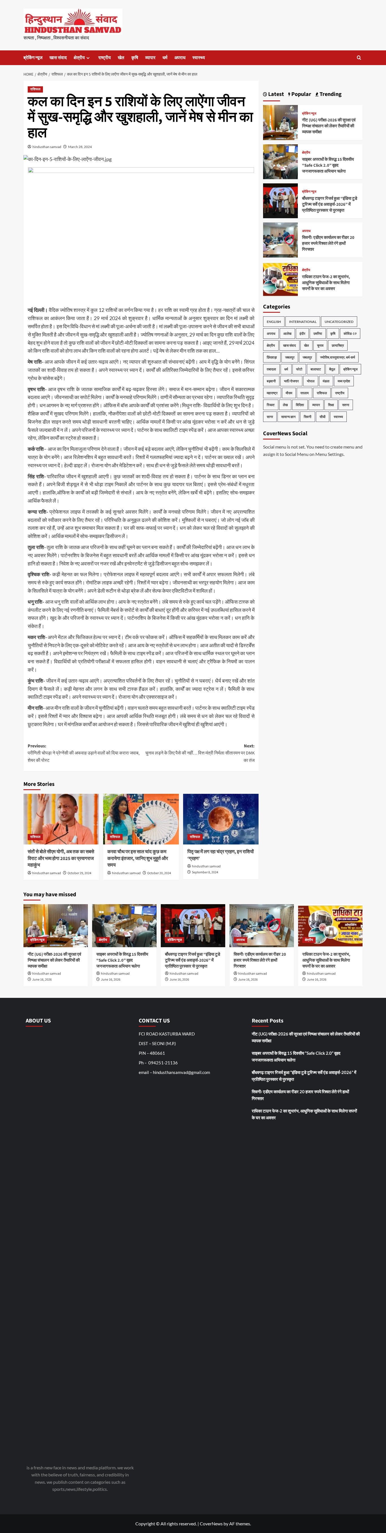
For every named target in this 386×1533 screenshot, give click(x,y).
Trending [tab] (330, 94)
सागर (270, 417)
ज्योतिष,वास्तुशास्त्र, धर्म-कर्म (337, 357)
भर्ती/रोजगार (291, 381)
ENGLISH (274, 322)
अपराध (179, 58)
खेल (121, 58)
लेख (285, 405)
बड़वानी (271, 381)
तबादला (271, 369)
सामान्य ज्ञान (288, 417)
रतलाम (304, 393)
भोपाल (311, 381)
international (302, 322)
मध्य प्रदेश (344, 381)
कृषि (134, 58)
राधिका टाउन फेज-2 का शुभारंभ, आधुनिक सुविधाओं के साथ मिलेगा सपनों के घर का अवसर (326, 283)
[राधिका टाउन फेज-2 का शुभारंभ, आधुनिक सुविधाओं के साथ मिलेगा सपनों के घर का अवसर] (280, 278)
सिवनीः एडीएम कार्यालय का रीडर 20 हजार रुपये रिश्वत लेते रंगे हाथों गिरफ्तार (328, 243)
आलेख (287, 333)
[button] (359, 58)
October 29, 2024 (79, 873)
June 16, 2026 (42, 979)
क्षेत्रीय (79, 58)
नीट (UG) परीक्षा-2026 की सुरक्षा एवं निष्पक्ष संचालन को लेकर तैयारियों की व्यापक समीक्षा (328, 126)
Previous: (84, 753)
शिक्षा (331, 405)
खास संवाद (58, 58)
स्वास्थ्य (198, 58)
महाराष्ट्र (272, 393)
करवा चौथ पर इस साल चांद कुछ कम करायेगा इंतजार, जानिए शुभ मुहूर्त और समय (137, 858)
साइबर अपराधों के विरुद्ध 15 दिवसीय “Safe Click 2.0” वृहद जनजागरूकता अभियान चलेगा (328, 165)
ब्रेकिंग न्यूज (32, 58)
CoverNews (211, 1523)
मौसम (289, 393)
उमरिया (317, 333)
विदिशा (300, 405)
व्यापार (150, 58)
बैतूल (332, 369)
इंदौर (302, 333)
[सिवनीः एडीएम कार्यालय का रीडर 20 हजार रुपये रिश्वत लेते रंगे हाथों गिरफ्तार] (280, 239)
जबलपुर (289, 357)
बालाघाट (316, 369)
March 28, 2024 (80, 147)
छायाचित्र (338, 345)
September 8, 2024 (205, 872)
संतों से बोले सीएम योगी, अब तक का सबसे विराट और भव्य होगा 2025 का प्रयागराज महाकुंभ (61, 858)
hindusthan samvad (46, 147)
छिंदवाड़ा (272, 357)
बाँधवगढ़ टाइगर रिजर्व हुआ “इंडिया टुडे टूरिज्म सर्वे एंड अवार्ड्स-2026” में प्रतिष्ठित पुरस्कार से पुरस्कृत (329, 204)
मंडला (326, 381)
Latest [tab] (275, 94)
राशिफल (35, 89)
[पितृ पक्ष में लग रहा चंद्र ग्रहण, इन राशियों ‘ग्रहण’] (221, 819)
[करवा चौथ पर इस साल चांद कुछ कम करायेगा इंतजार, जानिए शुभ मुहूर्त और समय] (141, 819)
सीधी (323, 417)
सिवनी (307, 417)
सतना (345, 405)
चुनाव (320, 345)
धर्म (164, 58)
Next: (199, 753)
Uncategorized (339, 322)
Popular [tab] (300, 94)
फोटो (299, 369)
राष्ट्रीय (104, 58)
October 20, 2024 (159, 873)
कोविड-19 (350, 333)
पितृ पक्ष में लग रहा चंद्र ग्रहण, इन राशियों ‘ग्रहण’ (220, 855)
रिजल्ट (271, 405)
